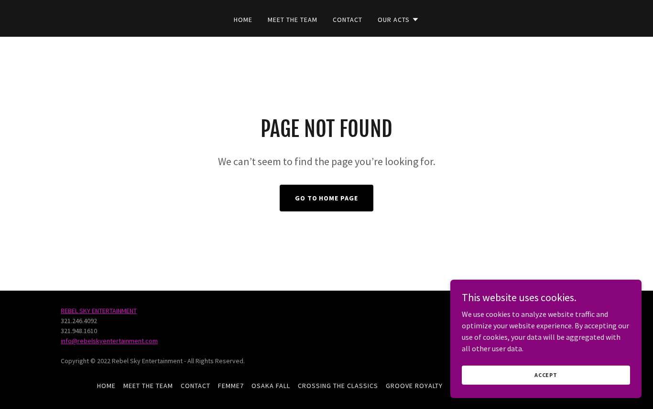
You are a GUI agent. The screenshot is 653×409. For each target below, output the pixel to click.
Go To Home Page (327, 198)
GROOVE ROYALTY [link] (414, 385)
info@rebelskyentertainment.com (109, 340)
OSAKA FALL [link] (270, 385)
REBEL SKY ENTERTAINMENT (99, 310)
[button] (398, 19)
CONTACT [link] (347, 19)
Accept (545, 374)
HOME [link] (243, 19)
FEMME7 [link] (231, 385)
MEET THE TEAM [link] (292, 19)
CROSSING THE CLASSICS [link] (338, 385)
